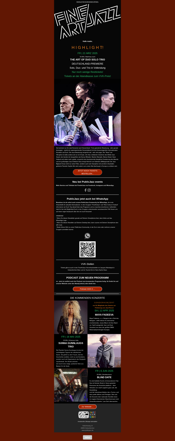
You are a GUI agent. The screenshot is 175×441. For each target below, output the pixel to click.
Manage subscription (91, 421)
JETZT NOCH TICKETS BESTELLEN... (87, 172)
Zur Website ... (87, 407)
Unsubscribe (81, 421)
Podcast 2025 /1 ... (87, 289)
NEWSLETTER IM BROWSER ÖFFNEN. (87, 2)
